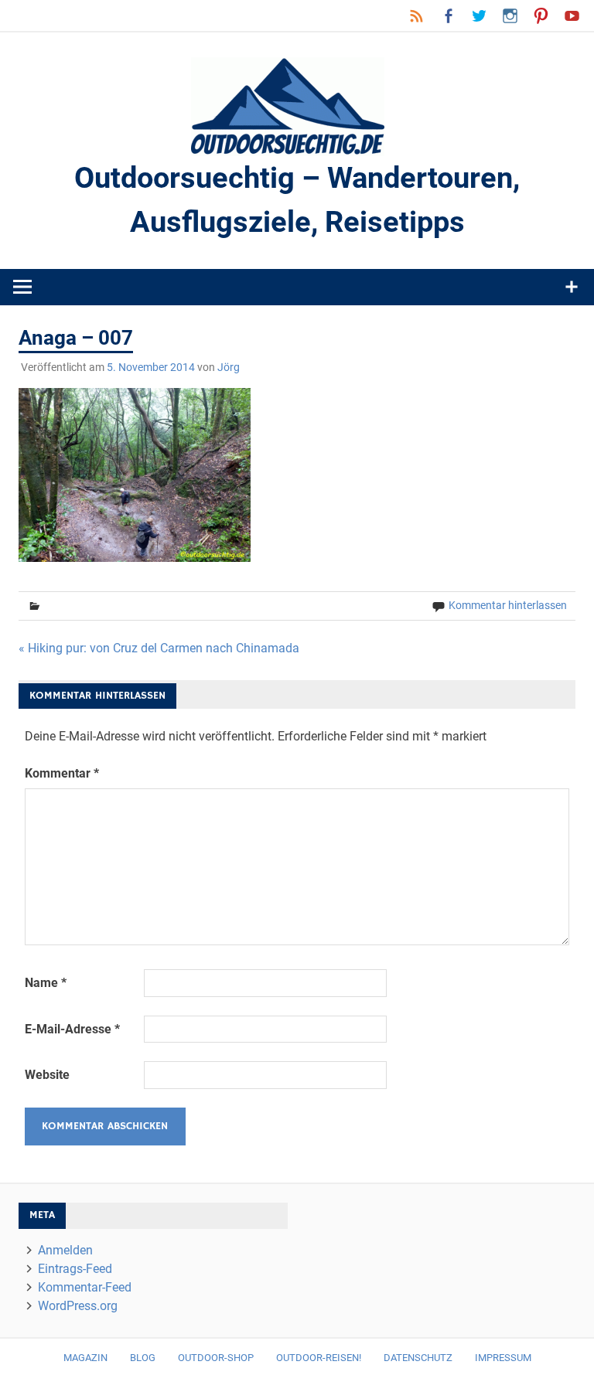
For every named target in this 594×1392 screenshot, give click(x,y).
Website (47, 1074)
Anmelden (65, 1250)
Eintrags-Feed (75, 1268)
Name (46, 982)
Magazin (85, 1357)
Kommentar (62, 773)
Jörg (228, 367)
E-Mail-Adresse (72, 1029)
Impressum (503, 1357)
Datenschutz (418, 1357)
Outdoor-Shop (216, 1357)
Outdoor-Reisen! (318, 1357)
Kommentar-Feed (84, 1287)
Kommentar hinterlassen (508, 605)
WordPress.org (78, 1305)
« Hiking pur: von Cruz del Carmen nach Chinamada (159, 648)
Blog (142, 1357)
